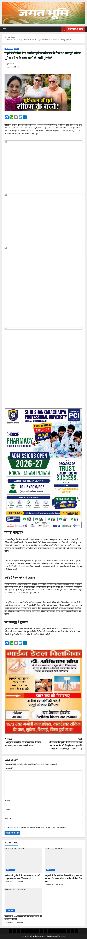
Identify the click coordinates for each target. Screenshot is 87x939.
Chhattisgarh (9, 49)
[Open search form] (58, 29)
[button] (4, 29)
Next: (65, 744)
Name (7, 801)
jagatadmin (10, 64)
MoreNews (50, 936)
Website (8, 818)
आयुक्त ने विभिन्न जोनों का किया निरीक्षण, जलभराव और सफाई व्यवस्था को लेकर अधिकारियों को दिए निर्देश (63, 878)
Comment (9, 768)
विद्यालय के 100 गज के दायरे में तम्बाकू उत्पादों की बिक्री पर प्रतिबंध (23, 918)
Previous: (23, 742)
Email (7, 809)
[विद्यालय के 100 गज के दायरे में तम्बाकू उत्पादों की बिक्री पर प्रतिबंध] (23, 900)
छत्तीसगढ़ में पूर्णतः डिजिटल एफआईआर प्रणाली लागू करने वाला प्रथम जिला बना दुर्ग (22, 877)
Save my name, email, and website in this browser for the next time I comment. (37, 827)
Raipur (16, 49)
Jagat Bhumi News (75, 29)
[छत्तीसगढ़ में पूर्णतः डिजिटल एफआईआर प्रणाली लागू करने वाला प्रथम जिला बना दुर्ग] (23, 860)
